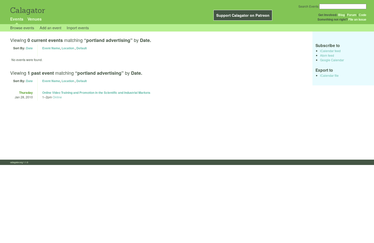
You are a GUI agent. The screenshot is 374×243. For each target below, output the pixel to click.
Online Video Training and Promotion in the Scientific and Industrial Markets (96, 92)
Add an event (50, 27)
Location (68, 48)
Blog (341, 14)
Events (16, 19)
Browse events (22, 27)
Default (81, 48)
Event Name (51, 48)
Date (29, 48)
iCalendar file (329, 75)
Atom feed (327, 55)
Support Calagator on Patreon (242, 15)
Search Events (308, 6)
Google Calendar (332, 60)
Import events (78, 27)
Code (362, 14)
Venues (34, 19)
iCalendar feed (330, 51)
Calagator (27, 10)
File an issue (357, 19)
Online (57, 97)
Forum (351, 14)
